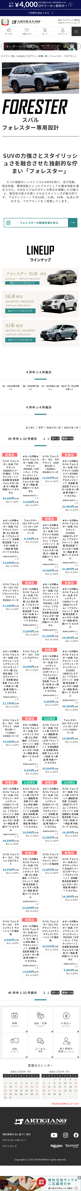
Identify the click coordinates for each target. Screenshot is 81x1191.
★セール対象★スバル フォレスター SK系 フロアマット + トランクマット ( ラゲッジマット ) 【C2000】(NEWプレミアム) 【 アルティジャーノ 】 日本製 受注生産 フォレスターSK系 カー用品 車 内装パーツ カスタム (70, 673)
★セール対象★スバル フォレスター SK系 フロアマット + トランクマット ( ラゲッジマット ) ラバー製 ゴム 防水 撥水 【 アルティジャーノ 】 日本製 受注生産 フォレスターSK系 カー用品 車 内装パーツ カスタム (10, 672)
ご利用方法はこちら (38, 12)
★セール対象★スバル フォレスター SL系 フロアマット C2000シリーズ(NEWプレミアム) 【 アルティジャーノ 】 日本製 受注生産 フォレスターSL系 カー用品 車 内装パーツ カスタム (70, 478)
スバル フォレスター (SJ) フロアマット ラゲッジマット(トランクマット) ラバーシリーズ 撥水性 (50, 931)
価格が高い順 (71, 427)
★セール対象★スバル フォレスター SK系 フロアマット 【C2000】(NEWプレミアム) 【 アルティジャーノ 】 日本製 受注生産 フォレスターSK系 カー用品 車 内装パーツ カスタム (70, 539)
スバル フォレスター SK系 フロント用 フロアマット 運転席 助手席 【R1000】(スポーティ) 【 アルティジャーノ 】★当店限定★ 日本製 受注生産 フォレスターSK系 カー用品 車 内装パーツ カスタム (50, 743)
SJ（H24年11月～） (50, 387)
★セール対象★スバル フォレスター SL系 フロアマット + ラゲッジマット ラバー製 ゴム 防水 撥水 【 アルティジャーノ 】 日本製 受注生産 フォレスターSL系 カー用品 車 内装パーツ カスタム (30, 877)
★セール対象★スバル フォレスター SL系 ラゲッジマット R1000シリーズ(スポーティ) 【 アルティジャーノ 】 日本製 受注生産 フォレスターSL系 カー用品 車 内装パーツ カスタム (50, 673)
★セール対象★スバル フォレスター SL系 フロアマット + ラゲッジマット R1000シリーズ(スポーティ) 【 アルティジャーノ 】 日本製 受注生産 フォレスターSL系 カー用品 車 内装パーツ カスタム (50, 807)
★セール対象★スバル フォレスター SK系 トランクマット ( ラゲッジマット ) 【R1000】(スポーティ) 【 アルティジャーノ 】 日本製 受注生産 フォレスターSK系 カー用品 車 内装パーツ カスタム (70, 940)
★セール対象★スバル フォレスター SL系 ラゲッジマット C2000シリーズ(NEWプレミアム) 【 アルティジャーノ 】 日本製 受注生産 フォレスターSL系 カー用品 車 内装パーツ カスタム (70, 607)
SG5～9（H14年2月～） (70, 387)
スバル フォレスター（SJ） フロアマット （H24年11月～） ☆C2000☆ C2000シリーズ (10, 727)
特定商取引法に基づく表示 (16, 1134)
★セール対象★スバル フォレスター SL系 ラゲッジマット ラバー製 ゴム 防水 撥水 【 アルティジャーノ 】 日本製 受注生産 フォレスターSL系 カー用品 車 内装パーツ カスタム (30, 742)
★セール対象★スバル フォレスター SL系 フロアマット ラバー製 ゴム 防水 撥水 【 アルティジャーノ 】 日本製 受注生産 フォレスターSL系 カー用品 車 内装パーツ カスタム (30, 604)
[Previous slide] (4, 46)
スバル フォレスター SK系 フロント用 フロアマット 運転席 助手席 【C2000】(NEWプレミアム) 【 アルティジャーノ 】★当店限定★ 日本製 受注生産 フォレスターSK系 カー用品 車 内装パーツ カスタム (70, 807)
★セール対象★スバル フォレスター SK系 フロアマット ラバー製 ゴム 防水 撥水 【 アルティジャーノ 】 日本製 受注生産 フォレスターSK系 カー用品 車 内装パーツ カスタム (10, 536)
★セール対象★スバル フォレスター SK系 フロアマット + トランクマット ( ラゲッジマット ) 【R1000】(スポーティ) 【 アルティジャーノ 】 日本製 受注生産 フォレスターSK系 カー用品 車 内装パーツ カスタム (50, 605)
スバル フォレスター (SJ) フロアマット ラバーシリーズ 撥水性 (50, 859)
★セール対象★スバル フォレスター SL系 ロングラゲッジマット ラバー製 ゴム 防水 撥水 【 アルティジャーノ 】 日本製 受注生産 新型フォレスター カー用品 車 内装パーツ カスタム (30, 943)
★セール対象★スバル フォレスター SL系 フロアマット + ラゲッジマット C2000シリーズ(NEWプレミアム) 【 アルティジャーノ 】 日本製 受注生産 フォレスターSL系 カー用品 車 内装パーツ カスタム (10, 809)
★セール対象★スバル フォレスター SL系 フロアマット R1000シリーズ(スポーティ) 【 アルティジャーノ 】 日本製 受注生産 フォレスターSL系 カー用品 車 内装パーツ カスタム (50, 542)
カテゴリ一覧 (7, 56)
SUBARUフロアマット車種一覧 (32, 56)
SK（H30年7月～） (31, 387)
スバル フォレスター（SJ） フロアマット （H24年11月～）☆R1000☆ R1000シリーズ (50, 464)
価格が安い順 (54, 427)
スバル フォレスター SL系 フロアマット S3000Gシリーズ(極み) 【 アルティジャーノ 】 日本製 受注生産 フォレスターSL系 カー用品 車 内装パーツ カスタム (10, 476)
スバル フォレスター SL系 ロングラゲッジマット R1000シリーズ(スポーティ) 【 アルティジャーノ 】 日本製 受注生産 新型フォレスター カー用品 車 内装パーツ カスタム (70, 874)
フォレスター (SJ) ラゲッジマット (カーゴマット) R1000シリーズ (30, 526)
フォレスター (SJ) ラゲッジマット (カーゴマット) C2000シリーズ (70, 726)
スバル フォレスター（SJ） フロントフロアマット (30, 656)
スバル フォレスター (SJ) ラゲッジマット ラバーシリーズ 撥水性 (10, 927)
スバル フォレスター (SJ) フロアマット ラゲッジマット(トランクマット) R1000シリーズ (10, 592)
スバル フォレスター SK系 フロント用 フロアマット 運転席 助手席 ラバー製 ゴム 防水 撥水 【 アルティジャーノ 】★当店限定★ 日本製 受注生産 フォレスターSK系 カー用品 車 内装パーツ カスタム (30, 807)
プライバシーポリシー (14, 1140)
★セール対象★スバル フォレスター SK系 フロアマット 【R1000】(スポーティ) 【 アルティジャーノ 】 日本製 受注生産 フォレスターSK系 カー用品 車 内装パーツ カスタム (30, 474)
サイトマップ (9, 1146)
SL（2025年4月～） (11, 387)
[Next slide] (78, 46)
